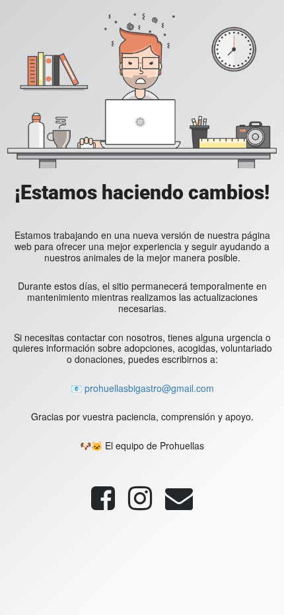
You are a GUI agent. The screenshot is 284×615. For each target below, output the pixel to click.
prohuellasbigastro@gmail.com (149, 388)
